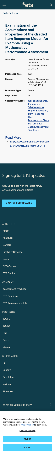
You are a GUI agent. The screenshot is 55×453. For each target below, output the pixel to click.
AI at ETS (8, 237)
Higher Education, (38, 110)
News (6, 259)
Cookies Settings (27, 431)
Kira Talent (8, 377)
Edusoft (7, 370)
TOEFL (6, 318)
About (6, 230)
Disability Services (12, 252)
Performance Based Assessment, (38, 125)
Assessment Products (14, 289)
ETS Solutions (10, 296)
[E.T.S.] (28, 4)
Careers (7, 245)
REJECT (27, 439)
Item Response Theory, (36, 115)
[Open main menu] (4, 5)
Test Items (33, 130)
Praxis (6, 340)
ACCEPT (28, 447)
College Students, (38, 100)
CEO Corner (9, 266)
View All (7, 347)
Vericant (7, 384)
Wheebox (8, 391)
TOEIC (6, 326)
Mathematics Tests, (38, 120)
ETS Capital (9, 273)
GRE (5, 333)
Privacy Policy (27, 425)
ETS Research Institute (15, 303)
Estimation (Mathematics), (36, 106)
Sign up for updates (19, 203)
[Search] (51, 404)
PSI (4, 363)
